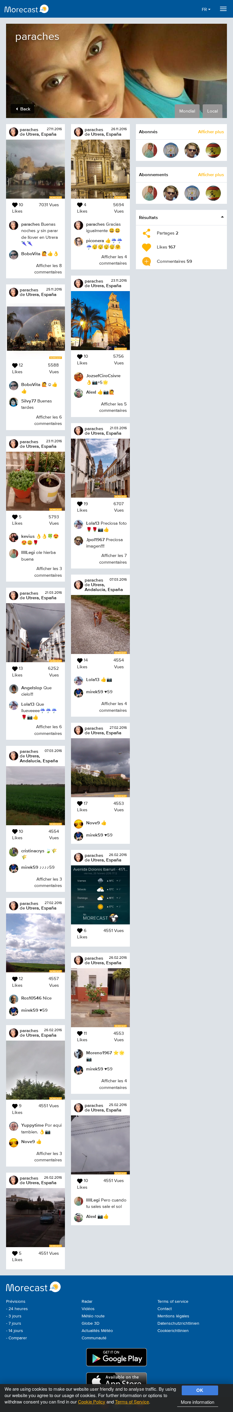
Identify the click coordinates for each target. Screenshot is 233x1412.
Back (24, 108)
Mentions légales (173, 1316)
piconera (95, 240)
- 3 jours (14, 1316)
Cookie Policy (91, 1401)
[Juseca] (170, 150)
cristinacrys (32, 850)
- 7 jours (13, 1323)
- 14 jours (14, 1331)
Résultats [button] (148, 217)
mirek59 (29, 867)
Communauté (94, 1338)
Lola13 (28, 704)
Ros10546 (31, 997)
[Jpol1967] (192, 150)
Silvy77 (28, 400)
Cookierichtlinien (173, 1331)
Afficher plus (211, 131)
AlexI (91, 392)
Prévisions (15, 1301)
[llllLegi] (149, 150)
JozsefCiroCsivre (103, 375)
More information (197, 1402)
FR (205, 9)
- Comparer (16, 1338)
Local (212, 111)
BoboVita (30, 253)
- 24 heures (17, 1309)
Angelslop (31, 687)
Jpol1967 (95, 539)
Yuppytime (32, 1125)
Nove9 (28, 1141)
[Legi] (213, 150)
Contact (164, 1309)
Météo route (93, 1316)
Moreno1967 (99, 1052)
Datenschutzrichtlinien (178, 1323)
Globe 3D (91, 1323)
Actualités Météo (97, 1331)
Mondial (187, 111)
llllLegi (28, 552)
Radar (87, 1301)
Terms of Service (132, 1401)
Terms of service (172, 1301)
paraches (29, 129)
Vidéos (88, 1309)
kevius (28, 536)
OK (199, 1390)
